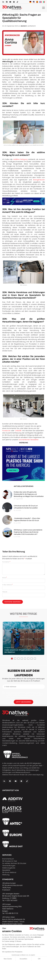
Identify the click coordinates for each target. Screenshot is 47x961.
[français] (40, 2)
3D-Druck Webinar (9, 872)
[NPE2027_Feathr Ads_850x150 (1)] (23, 201)
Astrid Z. (24, 26)
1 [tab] (12, 659)
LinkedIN (18, 431)
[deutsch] (30, 2)
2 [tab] (15, 659)
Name (4, 577)
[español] (37, 2)
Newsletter (6, 870)
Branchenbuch (8, 859)
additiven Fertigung (27, 736)
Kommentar (6, 562)
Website (4, 592)
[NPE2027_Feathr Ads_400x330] (23, 463)
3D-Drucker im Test (9, 861)
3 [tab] (18, 659)
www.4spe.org (37, 775)
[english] (34, 2)
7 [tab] (32, 659)
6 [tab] (28, 659)
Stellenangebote (8, 868)
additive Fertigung (20, 159)
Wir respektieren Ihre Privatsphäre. (12, 952)
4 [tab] (22, 659)
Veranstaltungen (8, 866)
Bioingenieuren (39, 180)
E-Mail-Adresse (7, 585)
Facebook (6, 431)
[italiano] (44, 2)
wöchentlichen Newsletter (28, 440)
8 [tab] (35, 659)
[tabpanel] (23, 638)
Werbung (5, 875)
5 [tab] (25, 659)
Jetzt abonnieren (23, 702)
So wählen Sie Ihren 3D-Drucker (14, 863)
